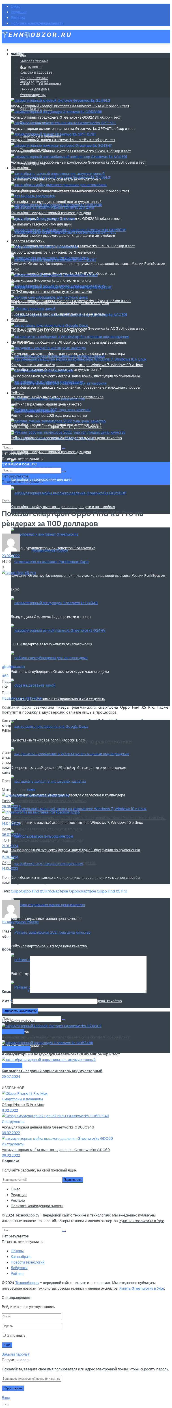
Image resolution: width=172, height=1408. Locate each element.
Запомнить (16, 1335)
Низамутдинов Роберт (50, 550)
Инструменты (31, 66)
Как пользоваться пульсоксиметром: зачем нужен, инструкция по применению (75, 376)
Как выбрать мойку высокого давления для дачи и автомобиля (63, 506)
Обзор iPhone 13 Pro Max (23, 1104)
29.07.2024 (11, 1076)
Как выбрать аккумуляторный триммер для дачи (51, 452)
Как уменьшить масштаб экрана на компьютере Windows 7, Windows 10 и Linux (77, 822)
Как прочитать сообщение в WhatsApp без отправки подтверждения (68, 342)
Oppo (16, 891)
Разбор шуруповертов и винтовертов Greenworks (53, 252)
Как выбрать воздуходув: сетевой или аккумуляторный (56, 201)
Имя (7, 1001)
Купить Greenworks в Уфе (141, 1220)
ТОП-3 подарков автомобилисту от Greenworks (51, 644)
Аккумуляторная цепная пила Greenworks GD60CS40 (48, 1127)
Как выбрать (21, 168)
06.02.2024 (11, 834)
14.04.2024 (11, 823)
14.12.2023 (10, 868)
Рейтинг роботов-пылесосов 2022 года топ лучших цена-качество (66, 438)
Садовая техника (34, 78)
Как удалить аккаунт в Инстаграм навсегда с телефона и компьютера (68, 353)
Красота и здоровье (36, 72)
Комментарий (15, 991)
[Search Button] (64, 1019)
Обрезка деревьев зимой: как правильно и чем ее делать (58, 699)
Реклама (18, 17)
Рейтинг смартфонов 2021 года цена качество (49, 946)
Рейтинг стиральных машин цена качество (46, 918)
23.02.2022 (11, 556)
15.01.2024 (10, 857)
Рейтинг (17, 393)
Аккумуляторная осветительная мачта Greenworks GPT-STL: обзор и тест (73, 128)
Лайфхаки (19, 319)
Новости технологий (28, 241)
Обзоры (17, 53)
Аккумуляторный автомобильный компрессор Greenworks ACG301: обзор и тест (78, 162)
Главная (9, 501)
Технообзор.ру (27, 1215)
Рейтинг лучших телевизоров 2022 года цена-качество (56, 426)
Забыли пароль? (16, 1354)
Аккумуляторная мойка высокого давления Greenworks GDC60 (56, 1149)
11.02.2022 (10, 1110)
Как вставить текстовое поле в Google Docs (48, 331)
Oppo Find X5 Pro (36, 891)
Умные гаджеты (33, 94)
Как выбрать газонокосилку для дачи (41, 224)
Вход (6, 1397)
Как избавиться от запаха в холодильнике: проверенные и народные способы (75, 387)
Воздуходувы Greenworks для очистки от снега (51, 616)
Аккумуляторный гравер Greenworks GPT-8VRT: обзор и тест (63, 139)
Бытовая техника (34, 61)
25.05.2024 (11, 806)
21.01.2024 (10, 846)
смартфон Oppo (65, 891)
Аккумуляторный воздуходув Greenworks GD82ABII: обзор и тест (65, 117)
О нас (15, 6)
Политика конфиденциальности (37, 23)
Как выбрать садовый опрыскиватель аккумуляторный (56, 179)
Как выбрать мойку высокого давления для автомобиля (57, 190)
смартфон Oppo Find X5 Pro (103, 891)
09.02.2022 (11, 1132)
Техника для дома (34, 89)
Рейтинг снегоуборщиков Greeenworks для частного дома (60, 671)
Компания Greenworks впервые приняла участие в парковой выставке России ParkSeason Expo (84, 817)
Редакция (19, 12)
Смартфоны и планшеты (40, 83)
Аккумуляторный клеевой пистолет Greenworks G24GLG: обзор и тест (70, 106)
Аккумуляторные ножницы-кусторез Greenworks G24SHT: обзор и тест (71, 151)
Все (23, 55)
